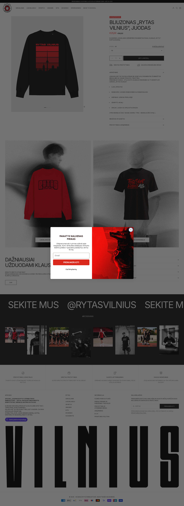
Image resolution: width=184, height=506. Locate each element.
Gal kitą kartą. (71, 269)
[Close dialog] (131, 230)
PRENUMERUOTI (71, 262)
